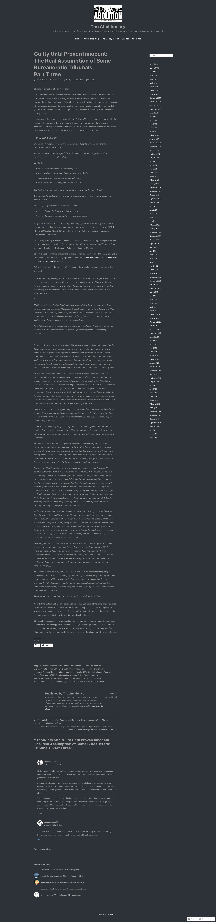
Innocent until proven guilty (93, 669)
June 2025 (153, 120)
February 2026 (155, 90)
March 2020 (154, 355)
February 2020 (155, 359)
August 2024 (154, 157)
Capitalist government (91, 666)
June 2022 (153, 254)
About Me (136, 39)
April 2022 (153, 262)
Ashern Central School (59, 666)
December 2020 (155, 322)
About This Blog (91, 39)
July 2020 (153, 340)
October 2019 (154, 374)
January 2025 (154, 139)
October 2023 (154, 195)
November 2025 (155, 101)
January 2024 (154, 184)
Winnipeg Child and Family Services (89, 681)
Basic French (75, 666)
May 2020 (153, 348)
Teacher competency (62, 678)
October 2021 (154, 284)
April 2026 (153, 83)
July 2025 (153, 116)
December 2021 (155, 277)
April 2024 (153, 172)
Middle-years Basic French (70, 672)
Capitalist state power (43, 669)
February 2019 (155, 404)
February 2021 (155, 314)
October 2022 (154, 240)
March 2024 (154, 176)
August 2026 (154, 68)
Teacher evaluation (80, 678)
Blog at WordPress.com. (108, 914)
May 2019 (153, 392)
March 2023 (154, 221)
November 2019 (155, 370)
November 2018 (155, 415)
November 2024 (155, 146)
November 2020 (155, 325)
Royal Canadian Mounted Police (69, 675)
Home (78, 39)
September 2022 (155, 243)
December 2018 (155, 411)
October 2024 (154, 150)
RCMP (52, 675)
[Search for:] (161, 55)
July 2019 (153, 385)
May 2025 (153, 124)
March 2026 (154, 86)
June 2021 (153, 299)
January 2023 (154, 228)
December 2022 (155, 232)
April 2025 (153, 128)
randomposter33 (51, 761)
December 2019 (155, 366)
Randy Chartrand (41, 675)
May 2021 (153, 303)
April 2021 (153, 307)
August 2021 (154, 292)
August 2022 (154, 247)
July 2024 (153, 161)
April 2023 (153, 217)
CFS (55, 669)
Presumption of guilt (59, 80)
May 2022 (153, 258)
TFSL (70, 681)
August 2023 (154, 202)
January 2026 (154, 94)
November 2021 (155, 281)
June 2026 (153, 75)
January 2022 (154, 273)
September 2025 (155, 109)
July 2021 (153, 296)
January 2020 (154, 363)
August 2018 (154, 426)
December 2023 (155, 187)
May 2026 (153, 79)
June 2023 (153, 210)
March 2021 (154, 310)
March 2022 (154, 266)
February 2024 (155, 180)
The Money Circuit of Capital (115, 39)
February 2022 (155, 269)
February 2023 (155, 225)
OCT (84, 672)
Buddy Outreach (47, 882)
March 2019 (154, 400)
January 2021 (154, 318)
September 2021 (155, 288)
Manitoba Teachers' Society (45, 672)
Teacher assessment (93, 675)
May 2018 (153, 437)
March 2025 (154, 131)
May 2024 (153, 169)
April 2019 (153, 396)
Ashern (46, 666)
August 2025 (154, 113)
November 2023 (155, 191)
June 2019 (153, 389)
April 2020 (153, 351)
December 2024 (155, 142)
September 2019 (155, 378)
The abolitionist (41, 80)
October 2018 (154, 419)
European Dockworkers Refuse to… (71, 882)
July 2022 (153, 251)
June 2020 (153, 344)
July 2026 (153, 72)
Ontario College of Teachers (99, 672)
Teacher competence (43, 678)
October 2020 (154, 329)
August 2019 (154, 381)
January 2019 (154, 407)
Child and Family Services (70, 669)
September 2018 (155, 422)
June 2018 (153, 434)
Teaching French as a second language (50, 681)
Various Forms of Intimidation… (68, 895)
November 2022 (155, 236)
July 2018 (153, 430)
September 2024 (155, 154)
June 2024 (153, 165)
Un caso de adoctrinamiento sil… (73, 888)
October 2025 (154, 105)
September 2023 (155, 198)
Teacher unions (95, 678)
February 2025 (155, 135)
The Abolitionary (108, 26)
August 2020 (154, 337)
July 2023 (153, 206)
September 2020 (155, 333)
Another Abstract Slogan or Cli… (70, 869)
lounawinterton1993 (48, 888)
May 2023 (153, 213)
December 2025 (155, 98)
